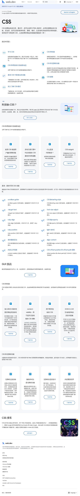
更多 (37, 2)
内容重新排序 (69, 379)
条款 (3, 492)
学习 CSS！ (30, 118)
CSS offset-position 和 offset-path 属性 (61, 250)
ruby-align (11, 220)
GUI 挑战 (7, 264)
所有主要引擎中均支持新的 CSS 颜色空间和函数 (30, 153)
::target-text (12, 210)
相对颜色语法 (12, 240)
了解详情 (10, 166)
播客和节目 (5, 471)
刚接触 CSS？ (9, 104)
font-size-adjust (52, 210)
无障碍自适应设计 (50, 379)
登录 (77, 2)
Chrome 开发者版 (6, 464)
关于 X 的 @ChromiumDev (8, 478)
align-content (51, 240)
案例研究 (4, 469)
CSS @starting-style (54, 200)
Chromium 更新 (6, 466)
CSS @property (52, 220)
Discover (30, 2)
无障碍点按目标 (10, 379)
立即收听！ (30, 433)
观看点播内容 (20, 6)
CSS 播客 (7, 417)
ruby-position (12, 230)
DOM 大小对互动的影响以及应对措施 (69, 312)
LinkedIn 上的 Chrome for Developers (11, 483)
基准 (3, 189)
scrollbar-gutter (13, 200)
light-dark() (51, 230)
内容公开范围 (12, 250)
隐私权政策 (8, 492)
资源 (23, 2)
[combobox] (50, 1)
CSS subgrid (69, 150)
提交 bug (4, 455)
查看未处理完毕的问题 (7, 458)
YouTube (4, 480)
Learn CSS (37, 110)
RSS (3, 485)
